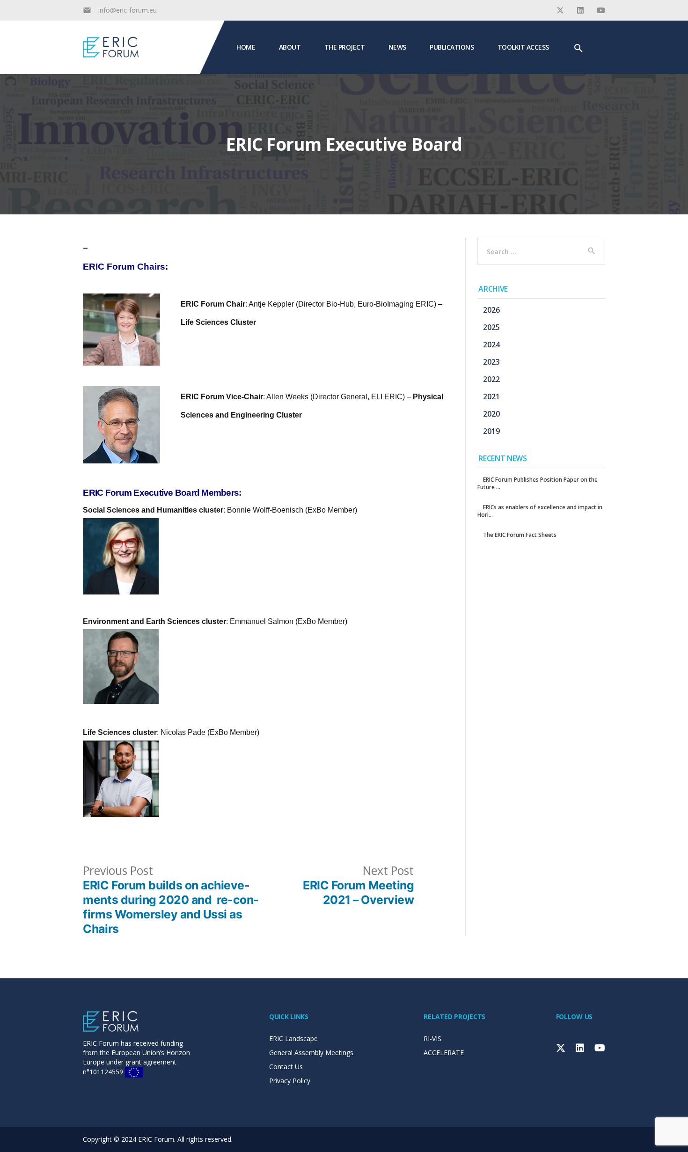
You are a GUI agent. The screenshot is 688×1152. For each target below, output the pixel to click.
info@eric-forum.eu (127, 10)
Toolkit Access (523, 46)
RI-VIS (432, 1038)
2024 (491, 344)
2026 (491, 310)
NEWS (397, 46)
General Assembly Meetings (311, 1052)
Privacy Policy (289, 1080)
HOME (245, 46)
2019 (491, 431)
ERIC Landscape (293, 1038)
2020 (491, 414)
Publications (452, 46)
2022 (491, 379)
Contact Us (286, 1066)
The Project (344, 46)
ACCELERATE (444, 1052)
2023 (491, 362)
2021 (491, 396)
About (290, 46)
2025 (491, 327)
